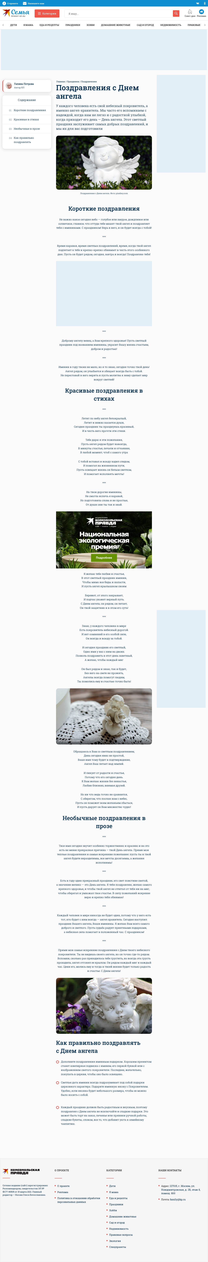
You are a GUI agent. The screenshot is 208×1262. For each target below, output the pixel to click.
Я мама (28, 25)
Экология (115, 1240)
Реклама (62, 1192)
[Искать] (176, 13)
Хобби (91, 25)
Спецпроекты (117, 1247)
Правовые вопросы (121, 1234)
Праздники (72, 25)
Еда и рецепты (49, 25)
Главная (60, 81)
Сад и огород (145, 25)
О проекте (63, 1186)
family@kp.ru (178, 1199)
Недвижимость (170, 25)
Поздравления (89, 81)
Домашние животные (115, 25)
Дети (13, 25)
